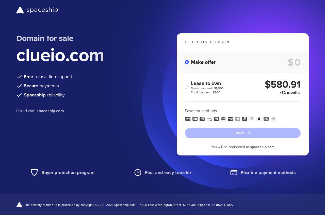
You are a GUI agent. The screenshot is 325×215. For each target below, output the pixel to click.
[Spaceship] (37, 10)
